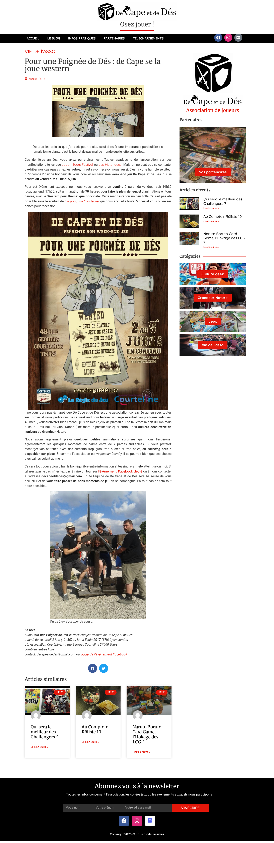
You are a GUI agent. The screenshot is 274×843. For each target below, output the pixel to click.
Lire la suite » (39, 746)
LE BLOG (53, 38)
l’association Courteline (82, 201)
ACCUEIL (33, 38)
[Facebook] (218, 38)
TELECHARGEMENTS (148, 38)
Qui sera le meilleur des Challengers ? (44, 732)
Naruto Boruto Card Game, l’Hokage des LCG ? (147, 734)
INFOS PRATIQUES (82, 38)
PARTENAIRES (114, 38)
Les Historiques (110, 165)
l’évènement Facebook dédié (120, 471)
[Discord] (238, 38)
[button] (92, 668)
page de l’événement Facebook (104, 654)
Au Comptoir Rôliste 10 (95, 729)
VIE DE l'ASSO (40, 51)
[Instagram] (228, 38)
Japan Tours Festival (77, 165)
